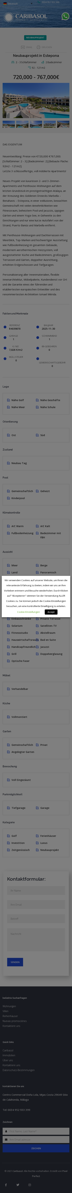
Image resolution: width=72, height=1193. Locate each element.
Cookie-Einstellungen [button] (28, 611)
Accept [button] (51, 611)
